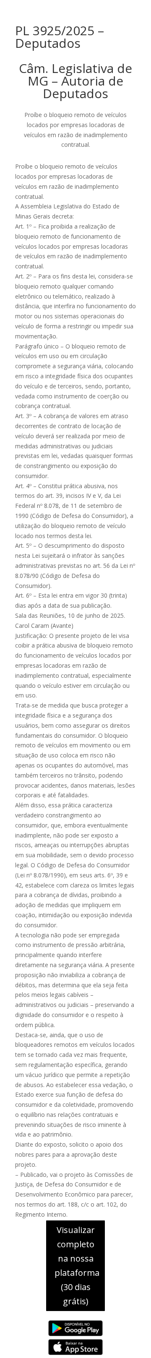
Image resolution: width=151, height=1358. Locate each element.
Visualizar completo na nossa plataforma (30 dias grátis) (77, 1265)
